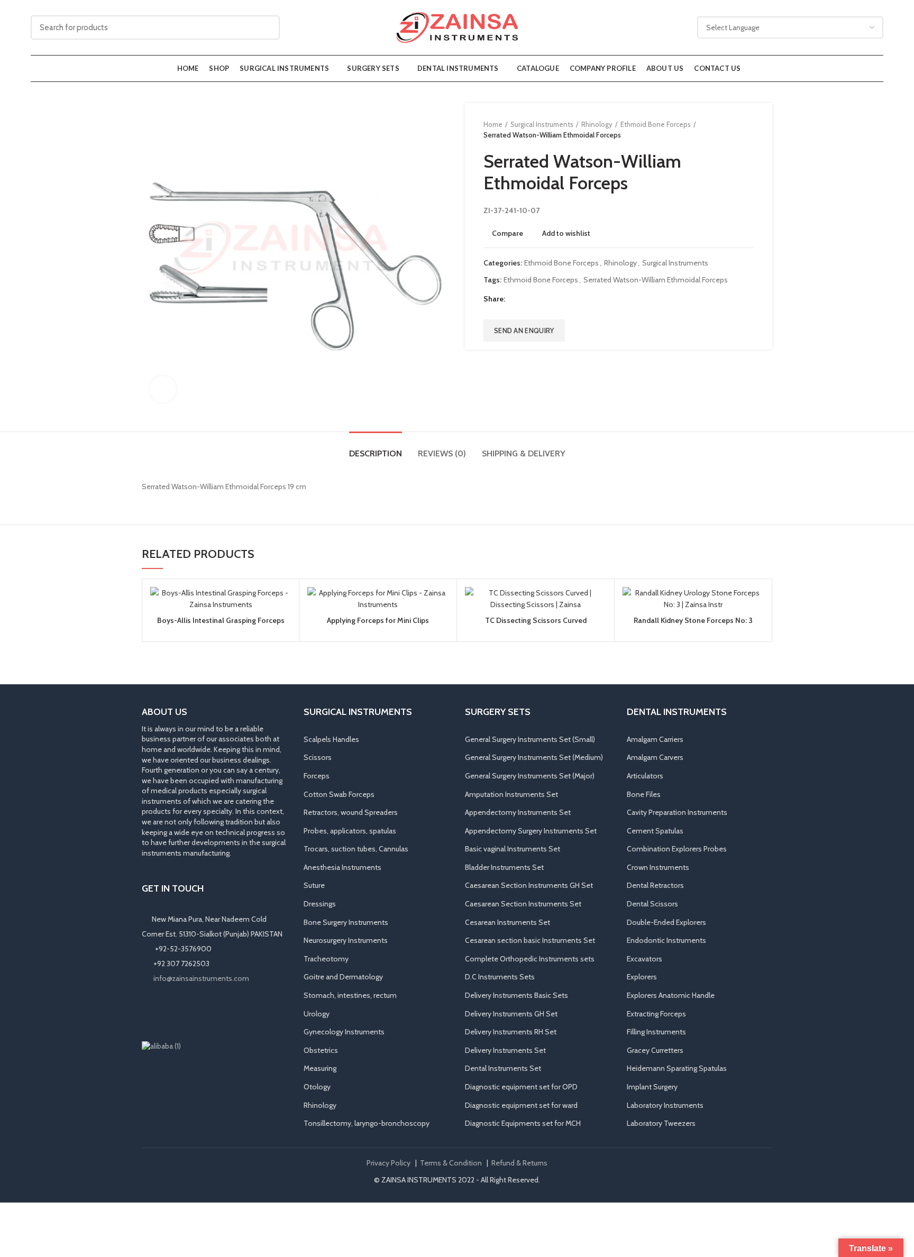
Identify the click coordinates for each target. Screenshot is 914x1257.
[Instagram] (164, 1012)
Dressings (320, 904)
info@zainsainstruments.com (201, 978)
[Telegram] (567, 299)
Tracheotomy (326, 959)
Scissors (318, 757)
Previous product (727, 129)
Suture (314, 885)
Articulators (645, 776)
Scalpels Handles (331, 739)
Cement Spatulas (655, 831)
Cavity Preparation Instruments (677, 812)
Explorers (642, 976)
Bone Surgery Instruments (346, 922)
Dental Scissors (652, 904)
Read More (283, 628)
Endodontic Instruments (666, 940)
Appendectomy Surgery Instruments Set (531, 831)
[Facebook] (514, 299)
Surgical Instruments (541, 124)
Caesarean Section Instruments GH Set (529, 885)
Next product (748, 129)
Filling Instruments (656, 1031)
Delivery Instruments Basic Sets (516, 995)
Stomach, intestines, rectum (350, 995)
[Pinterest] (540, 299)
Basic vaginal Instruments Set (512, 849)
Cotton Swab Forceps (339, 794)
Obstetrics (321, 1050)
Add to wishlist (566, 233)
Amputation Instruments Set (511, 794)
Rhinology (597, 124)
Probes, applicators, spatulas (350, 831)
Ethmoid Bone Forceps (655, 124)
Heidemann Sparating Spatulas (677, 1068)
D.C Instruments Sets (500, 976)
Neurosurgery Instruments (346, 940)
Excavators (644, 959)
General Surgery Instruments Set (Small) (530, 739)
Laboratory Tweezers (661, 1123)
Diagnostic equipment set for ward (521, 1105)
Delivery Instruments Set (505, 1050)
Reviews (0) (442, 453)
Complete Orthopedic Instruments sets (530, 959)
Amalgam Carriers (655, 739)
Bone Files (644, 794)
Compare (507, 233)
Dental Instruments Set (503, 1068)
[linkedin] (554, 299)
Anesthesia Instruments (342, 867)
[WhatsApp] (193, 1012)
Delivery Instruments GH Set (511, 1014)
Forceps (317, 776)
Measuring (320, 1068)
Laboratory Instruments (665, 1105)
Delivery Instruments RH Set (510, 1031)
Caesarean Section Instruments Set (523, 904)
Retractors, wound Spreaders (351, 812)
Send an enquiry (524, 330)
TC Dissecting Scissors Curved (536, 620)
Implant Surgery (652, 1086)
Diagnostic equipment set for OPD (521, 1086)
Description (375, 453)
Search (265, 27)
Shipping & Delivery (523, 453)
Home (492, 124)
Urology (317, 1014)
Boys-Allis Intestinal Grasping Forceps (221, 620)
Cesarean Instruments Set (507, 922)
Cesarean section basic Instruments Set (530, 940)
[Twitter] (527, 299)
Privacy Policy (388, 1163)
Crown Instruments (658, 867)
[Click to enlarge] (163, 389)
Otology (317, 1086)
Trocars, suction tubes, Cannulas (356, 849)
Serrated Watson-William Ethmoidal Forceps (655, 280)
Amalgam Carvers (655, 757)
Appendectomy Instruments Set (518, 812)
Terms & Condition (451, 1163)
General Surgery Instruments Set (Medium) (534, 757)
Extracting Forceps (656, 1014)
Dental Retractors (655, 885)
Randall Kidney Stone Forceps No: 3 (693, 620)
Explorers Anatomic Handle (671, 995)
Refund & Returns (519, 1163)
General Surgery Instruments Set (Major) (530, 776)
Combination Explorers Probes (677, 849)
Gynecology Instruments (344, 1031)
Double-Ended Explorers (666, 922)
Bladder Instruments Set (504, 867)
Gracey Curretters (655, 1050)
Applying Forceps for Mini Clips (378, 620)
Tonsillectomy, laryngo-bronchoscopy (366, 1123)
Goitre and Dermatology (343, 976)
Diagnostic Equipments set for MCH (523, 1123)
